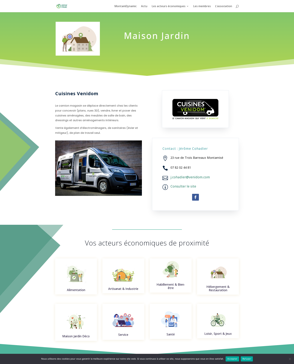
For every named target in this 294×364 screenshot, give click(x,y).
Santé (171, 334)
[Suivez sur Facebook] (195, 197)
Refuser (246, 358)
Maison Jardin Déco (76, 336)
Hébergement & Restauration (218, 288)
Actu (144, 6)
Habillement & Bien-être (171, 286)
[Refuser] (289, 359)
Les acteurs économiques (168, 6)
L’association (223, 6)
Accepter (232, 358)
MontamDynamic (126, 6)
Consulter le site (183, 186)
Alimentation (76, 290)
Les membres (202, 6)
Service (123, 335)
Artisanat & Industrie (123, 289)
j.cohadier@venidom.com (190, 177)
